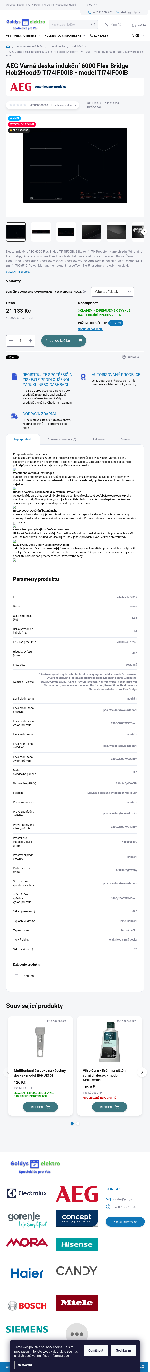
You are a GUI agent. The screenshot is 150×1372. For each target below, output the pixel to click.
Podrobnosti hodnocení (63, 105)
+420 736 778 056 (124, 1206)
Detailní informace (18, 272)
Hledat (93, 24)
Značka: (94, 107)
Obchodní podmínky (18, 4)
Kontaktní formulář (125, 1221)
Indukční (29, 976)
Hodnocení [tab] (98, 439)
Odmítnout (95, 1350)
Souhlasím (123, 1350)
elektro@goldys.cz (124, 1199)
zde (66, 1356)
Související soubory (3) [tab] (62, 439)
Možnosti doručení (90, 329)
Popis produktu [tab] (23, 439)
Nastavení (25, 1365)
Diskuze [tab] (125, 439)
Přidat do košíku (57, 341)
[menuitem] (23, 35)
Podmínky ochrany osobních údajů (55, 4)
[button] (72, 1123)
